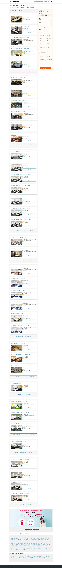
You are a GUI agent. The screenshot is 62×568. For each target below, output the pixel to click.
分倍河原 (25, 538)
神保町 (44, 545)
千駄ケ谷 (12, 539)
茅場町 (32, 544)
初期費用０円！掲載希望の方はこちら (36, 1)
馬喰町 (42, 539)
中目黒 (44, 540)
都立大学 (46, 540)
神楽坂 (44, 544)
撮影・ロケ (41, 43)
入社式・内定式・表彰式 (42, 53)
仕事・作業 (14, 556)
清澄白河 (47, 545)
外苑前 (31, 543)
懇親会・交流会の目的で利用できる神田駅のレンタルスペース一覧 (14, 2)
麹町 (30, 545)
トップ (11, 3)
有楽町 (17, 538)
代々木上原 (35, 540)
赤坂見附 (25, 543)
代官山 (41, 540)
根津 (11, 545)
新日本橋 (39, 539)
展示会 (41, 40)
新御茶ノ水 (16, 545)
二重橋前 (20, 545)
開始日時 (40, 19)
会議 (11, 556)
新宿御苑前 (16, 544)
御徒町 (12, 538)
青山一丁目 (28, 543)
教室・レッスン (48, 40)
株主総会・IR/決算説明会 (42, 48)
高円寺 (22, 539)
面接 (32, 556)
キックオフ (41, 61)
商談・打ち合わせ (49, 35)
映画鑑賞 (31, 557)
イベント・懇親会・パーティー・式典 (48, 39)
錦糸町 (36, 539)
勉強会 (41, 38)
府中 (22, 540)
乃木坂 (25, 545)
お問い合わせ (22, 565)
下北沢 (33, 540)
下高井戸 (20, 540)
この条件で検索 (45, 68)
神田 (15, 3)
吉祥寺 (35, 538)
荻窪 (24, 539)
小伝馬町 (26, 544)
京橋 (14, 543)
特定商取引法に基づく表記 (36, 565)
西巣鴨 (17, 548)
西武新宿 (14, 540)
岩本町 (24, 548)
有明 (49, 548)
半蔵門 (41, 545)
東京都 (13, 3)
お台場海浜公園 (39, 548)
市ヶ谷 (22, 548)
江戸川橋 (28, 545)
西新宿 (23, 544)
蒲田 (11, 540)
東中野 (18, 539)
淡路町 (37, 543)
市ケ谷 (46, 538)
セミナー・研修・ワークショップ (42, 35)
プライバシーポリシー (29, 565)
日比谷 (39, 544)
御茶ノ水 (38, 538)
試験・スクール (48, 52)
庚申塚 (32, 548)
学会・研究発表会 (13, 560)
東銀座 (36, 544)
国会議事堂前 (45, 543)
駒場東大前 (29, 540)
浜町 (30, 548)
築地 (34, 544)
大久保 (15, 539)
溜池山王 (21, 543)
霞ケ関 (42, 543)
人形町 (29, 544)
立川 (27, 538)
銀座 (16, 543)
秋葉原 (14, 538)
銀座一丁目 (33, 545)
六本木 (42, 544)
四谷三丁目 (12, 544)
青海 (42, 548)
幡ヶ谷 (17, 540)
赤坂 (22, 545)
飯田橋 (43, 538)
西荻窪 (27, 539)
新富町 (37, 545)
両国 (34, 539)
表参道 (34, 543)
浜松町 (20, 538)
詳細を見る (29, 32)
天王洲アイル (20, 549)
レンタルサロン (36, 557)
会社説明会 (48, 47)
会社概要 (40, 565)
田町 (22, 538)
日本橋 (12, 543)
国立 (29, 539)
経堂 (38, 540)
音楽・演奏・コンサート (48, 44)
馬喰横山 (27, 548)
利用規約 (25, 565)
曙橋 (19, 548)
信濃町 (48, 538)
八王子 (30, 538)
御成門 (12, 548)
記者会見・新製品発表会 (48, 60)
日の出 (35, 548)
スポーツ (17, 557)
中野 (20, 539)
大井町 (47, 539)
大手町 (39, 543)
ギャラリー (41, 56)
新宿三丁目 (20, 544)
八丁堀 (45, 539)
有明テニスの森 (13, 549)
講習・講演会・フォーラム (48, 49)
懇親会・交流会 (48, 56)
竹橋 (49, 544)
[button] (52, 1)
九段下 (47, 544)
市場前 (17, 549)
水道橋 (41, 538)
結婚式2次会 (18, 560)
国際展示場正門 (46, 548)
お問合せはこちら (32, 7)
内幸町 (14, 548)
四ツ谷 (32, 538)
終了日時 (40, 22)
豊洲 (39, 545)
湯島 (13, 545)
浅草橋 (32, 539)
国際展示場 (24, 549)
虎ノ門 (19, 543)
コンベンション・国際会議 (48, 54)
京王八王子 (25, 540)
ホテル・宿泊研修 (42, 59)
